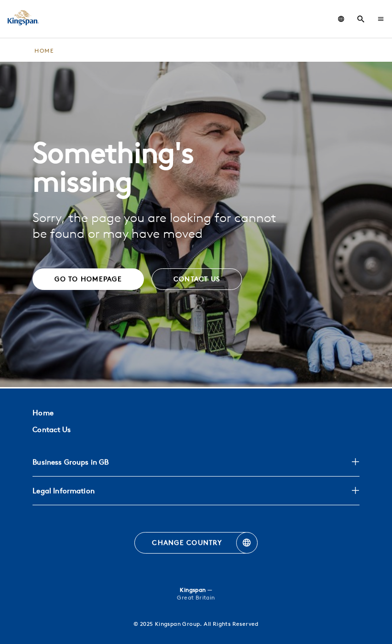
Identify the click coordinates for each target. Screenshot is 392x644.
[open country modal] (341, 18)
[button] (380, 18)
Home (43, 412)
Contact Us (52, 429)
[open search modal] (361, 19)
